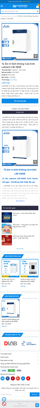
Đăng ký (34, 394)
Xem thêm (20, 249)
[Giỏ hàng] (37, 7)
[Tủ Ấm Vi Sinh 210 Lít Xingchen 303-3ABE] (29, 268)
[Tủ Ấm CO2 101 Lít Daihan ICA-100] (10, 268)
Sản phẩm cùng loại (13, 256)
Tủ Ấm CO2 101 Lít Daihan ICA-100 (8, 280)
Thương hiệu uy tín (12, 335)
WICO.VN (24, 406)
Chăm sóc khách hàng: (20, 1)
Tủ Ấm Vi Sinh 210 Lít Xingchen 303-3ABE (28, 280)
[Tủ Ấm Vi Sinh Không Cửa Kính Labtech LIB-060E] (10, 308)
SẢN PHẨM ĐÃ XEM (12, 296)
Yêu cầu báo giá (20, 101)
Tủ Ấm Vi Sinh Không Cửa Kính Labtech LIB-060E (10, 320)
